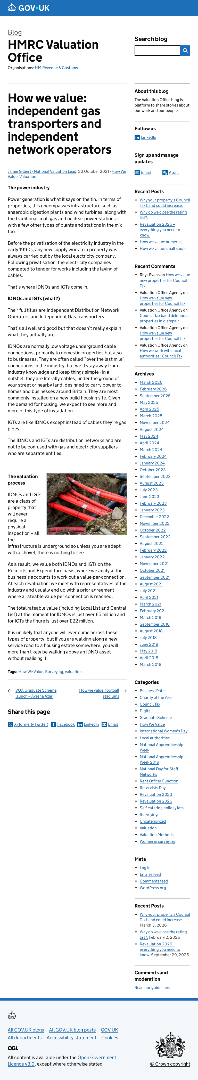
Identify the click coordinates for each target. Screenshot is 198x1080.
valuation (73, 671)
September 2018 (155, 624)
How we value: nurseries (161, 241)
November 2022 (155, 523)
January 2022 (152, 556)
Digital (146, 710)
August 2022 (152, 543)
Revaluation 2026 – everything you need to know (160, 230)
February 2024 (153, 456)
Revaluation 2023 (156, 794)
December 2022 (154, 516)
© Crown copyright (170, 1064)
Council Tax (150, 704)
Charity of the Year (156, 697)
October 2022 (153, 530)
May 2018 (148, 651)
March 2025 (151, 415)
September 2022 (155, 536)
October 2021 (152, 570)
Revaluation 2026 (156, 801)
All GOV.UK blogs (26, 1030)
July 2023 (149, 489)
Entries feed (150, 874)
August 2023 (152, 483)
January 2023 (152, 510)
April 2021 (149, 597)
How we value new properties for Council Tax (165, 280)
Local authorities (155, 737)
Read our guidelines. (153, 987)
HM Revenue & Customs (56, 67)
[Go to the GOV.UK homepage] (29, 8)
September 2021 (155, 577)
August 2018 (151, 630)
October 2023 (153, 469)
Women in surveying (157, 841)
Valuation (27, 176)
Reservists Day (153, 787)
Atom (174, 172)
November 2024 (155, 422)
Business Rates (153, 690)
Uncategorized (153, 821)
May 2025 (149, 402)
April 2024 (149, 442)
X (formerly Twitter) (31, 724)
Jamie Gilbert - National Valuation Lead (42, 171)
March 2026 (151, 382)
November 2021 (154, 563)
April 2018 (149, 657)
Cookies (109, 1038)
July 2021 (148, 590)
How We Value (30, 671)
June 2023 (149, 496)
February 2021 (153, 610)
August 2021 (151, 584)
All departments (25, 1038)
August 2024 (152, 429)
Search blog (151, 39)
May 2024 (149, 436)
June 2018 (149, 644)
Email (113, 724)
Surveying (54, 671)
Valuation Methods (157, 834)
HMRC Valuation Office (53, 51)
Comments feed (154, 881)
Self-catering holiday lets (162, 807)
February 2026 (153, 389)
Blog (15, 32)
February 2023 (153, 503)
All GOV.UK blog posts (72, 1030)
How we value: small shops (163, 248)
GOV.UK (109, 1030)
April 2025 (149, 409)
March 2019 (150, 617)
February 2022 (153, 550)
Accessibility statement (71, 1038)
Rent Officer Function (159, 781)
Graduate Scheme (156, 717)
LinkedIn (91, 724)
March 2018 (150, 664)
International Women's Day (163, 731)
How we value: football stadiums (99, 693)
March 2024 (151, 449)
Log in (145, 867)
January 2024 (152, 463)
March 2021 (150, 604)
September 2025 (155, 395)
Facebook (66, 724)
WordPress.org (153, 887)
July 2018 (148, 637)
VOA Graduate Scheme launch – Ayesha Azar (35, 693)
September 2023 (155, 476)
